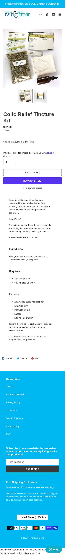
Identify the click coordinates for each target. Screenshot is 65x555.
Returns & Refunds (15, 394)
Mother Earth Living (36, 538)
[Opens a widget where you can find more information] (53, 549)
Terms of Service (14, 418)
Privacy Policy (13, 402)
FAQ (8, 434)
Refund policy (13, 426)
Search (9, 386)
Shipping (7, 142)
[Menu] (60, 14)
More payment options (32, 188)
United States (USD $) (32, 517)
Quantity (7, 156)
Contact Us (11, 410)
